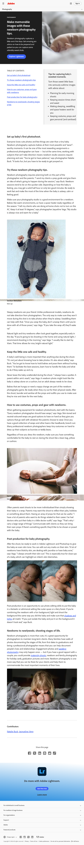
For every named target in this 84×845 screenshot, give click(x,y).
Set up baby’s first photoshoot (18, 75)
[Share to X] (34, 753)
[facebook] (21, 837)
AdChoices (76, 841)
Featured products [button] (9, 830)
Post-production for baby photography (22, 97)
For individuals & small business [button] (14, 805)
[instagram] (25, 837)
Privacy (27, 841)
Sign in (77, 3)
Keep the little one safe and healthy (21, 85)
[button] (71, 3)
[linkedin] (32, 837)
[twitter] (28, 837)
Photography (7, 9)
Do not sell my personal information (60, 841)
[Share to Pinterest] (44, 753)
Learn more (42, 794)
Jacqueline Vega (26, 731)
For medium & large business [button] (13, 810)
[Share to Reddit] (49, 753)
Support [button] (6, 820)
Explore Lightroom (16, 56)
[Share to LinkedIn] (39, 753)
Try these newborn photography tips (21, 80)
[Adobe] (11, 3)
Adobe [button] (6, 825)
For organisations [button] (9, 815)
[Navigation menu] (3, 3)
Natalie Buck (12, 731)
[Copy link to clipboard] (54, 753)
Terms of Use (33, 841)
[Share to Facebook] (29, 753)
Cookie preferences (44, 841)
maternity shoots (38, 655)
